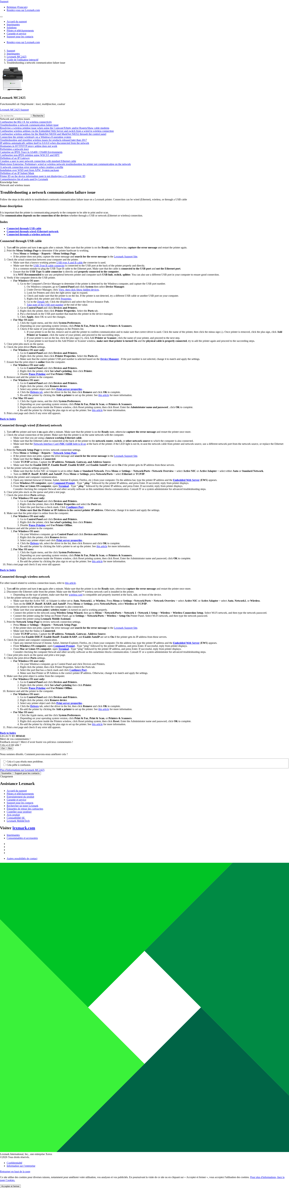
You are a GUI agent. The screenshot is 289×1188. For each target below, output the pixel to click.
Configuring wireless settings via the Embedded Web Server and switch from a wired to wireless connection (57, 131)
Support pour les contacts (27, 773)
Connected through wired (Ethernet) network (33, 231)
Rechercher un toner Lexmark (22, 805)
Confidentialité (14, 1162)
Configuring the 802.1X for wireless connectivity (26, 122)
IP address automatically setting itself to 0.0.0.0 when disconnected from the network (44, 143)
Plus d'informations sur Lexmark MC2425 (22, 770)
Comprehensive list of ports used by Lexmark (24, 179)
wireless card (75, 594)
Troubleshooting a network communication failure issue (29, 125)
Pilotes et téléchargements (20, 793)
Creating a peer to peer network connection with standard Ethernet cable (38, 161)
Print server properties (69, 389)
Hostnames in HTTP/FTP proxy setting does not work (28, 146)
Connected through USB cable (24, 228)
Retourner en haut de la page (15, 1171)
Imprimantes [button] (13, 24)
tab (36, 392)
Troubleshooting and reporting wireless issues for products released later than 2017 (43, 140)
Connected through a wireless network (29, 234)
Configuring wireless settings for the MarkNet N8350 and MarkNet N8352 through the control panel (53, 134)
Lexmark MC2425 (16, 56)
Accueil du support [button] (17, 21)
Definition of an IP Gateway (15, 158)
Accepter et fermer (10, 1186)
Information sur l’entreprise (21, 1165)
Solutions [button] (12, 27)
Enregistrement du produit (20, 796)
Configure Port (74, 507)
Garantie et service (16, 799)
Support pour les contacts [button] (20, 36)
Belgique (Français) (17, 7)
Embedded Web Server (186, 480)
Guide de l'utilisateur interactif (22, 59)
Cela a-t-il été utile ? (10, 745)
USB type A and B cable (69, 262)
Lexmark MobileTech (18, 820)
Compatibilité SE (16, 817)
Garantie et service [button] (16, 33)
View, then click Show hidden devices (79, 289)
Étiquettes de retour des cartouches (25, 808)
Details (41, 301)
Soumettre (6, 773)
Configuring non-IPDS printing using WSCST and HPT (30, 155)
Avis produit (13, 814)
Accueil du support (17, 790)
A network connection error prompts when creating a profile (31, 167)
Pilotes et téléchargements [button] (20, 30)
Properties (66, 298)
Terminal (63, 486)
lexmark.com (24, 828)
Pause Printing (37, 374)
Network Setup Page (65, 452)
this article (103, 395)
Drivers (34, 543)
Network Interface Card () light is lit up (59, 443)
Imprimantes (13, 53)
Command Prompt (64, 483)
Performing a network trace (14, 149)
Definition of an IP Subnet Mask (17, 173)
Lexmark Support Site (125, 256)
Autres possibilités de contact (22, 858)
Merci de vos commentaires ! (15, 739)
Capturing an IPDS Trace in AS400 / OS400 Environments (31, 152)
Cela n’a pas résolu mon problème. (25, 761)
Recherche (38, 115)
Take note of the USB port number (45, 304)
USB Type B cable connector (49, 265)
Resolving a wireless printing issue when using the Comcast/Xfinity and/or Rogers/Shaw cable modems (54, 128)
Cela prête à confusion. (19, 764)
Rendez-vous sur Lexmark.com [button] (23, 10)
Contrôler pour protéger (19, 811)
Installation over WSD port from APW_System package (29, 170)
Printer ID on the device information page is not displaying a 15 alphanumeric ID (42, 176)
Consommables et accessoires (22, 838)
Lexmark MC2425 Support (14, 109)
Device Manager (109, 359)
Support (11, 50)
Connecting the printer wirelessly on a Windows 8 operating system (35, 137)
